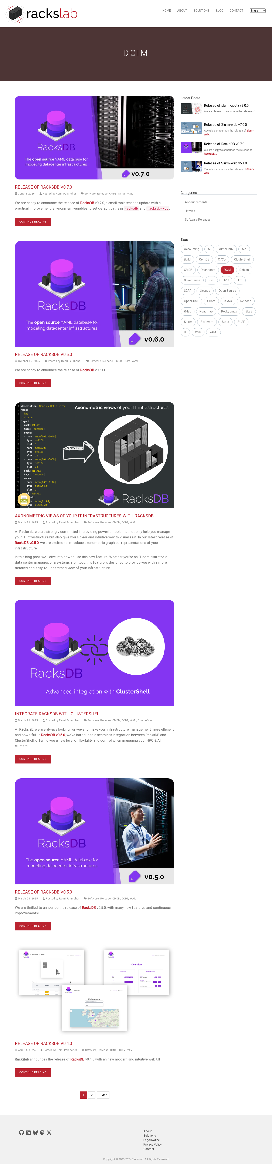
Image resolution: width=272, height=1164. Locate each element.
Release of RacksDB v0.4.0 (43, 1043)
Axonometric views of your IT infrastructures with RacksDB (84, 515)
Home (167, 10)
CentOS (204, 259)
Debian (244, 270)
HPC (226, 280)
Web (198, 332)
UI (185, 332)
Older (103, 1095)
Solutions (202, 10)
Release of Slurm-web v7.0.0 (225, 125)
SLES (248, 311)
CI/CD (222, 259)
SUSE (241, 322)
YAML (129, 193)
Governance (192, 280)
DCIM (121, 193)
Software (90, 193)
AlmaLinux (226, 249)
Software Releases (198, 219)
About (182, 10)
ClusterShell (145, 720)
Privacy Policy (152, 1144)
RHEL (187, 311)
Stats (225, 322)
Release (102, 193)
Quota (211, 301)
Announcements (196, 202)
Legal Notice (151, 1140)
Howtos (190, 211)
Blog (219, 10)
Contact (236, 10)
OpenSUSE (191, 301)
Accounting (191, 249)
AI (209, 249)
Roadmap (206, 311)
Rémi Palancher (66, 193)
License (205, 290)
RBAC (228, 301)
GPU (211, 280)
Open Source (227, 290)
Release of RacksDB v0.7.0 (43, 187)
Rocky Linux (229, 311)
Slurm (188, 322)
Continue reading (32, 221)
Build (187, 259)
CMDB (113, 193)
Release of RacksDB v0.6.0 (43, 354)
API (244, 249)
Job (239, 280)
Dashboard (208, 270)
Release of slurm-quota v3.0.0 (226, 106)
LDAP (187, 290)
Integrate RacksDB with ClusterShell (58, 713)
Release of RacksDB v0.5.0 (43, 892)
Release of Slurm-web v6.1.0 (225, 163)
